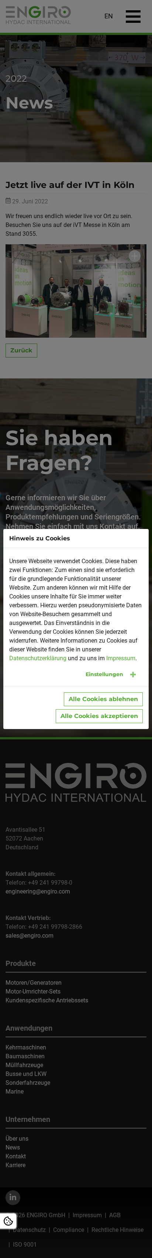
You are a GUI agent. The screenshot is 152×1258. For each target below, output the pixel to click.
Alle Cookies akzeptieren (99, 715)
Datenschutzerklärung (37, 658)
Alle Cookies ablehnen (103, 699)
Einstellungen (104, 674)
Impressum (120, 658)
